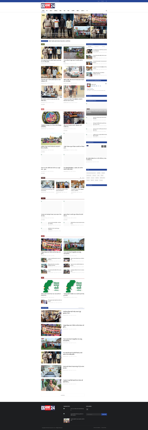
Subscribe (104, 414)
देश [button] (46, 10)
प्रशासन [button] (82, 10)
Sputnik (88, 180)
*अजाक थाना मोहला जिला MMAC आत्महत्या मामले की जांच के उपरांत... (73, 99)
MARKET (88, 177)
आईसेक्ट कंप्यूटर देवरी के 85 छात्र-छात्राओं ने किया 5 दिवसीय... (50, 147)
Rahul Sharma (95, 125)
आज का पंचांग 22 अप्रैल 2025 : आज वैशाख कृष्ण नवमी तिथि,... (54, 223)
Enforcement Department (91, 173)
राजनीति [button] (73, 10)
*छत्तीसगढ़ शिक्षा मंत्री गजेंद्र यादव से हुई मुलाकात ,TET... (72, 312)
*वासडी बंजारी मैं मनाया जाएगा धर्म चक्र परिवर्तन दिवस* (52, 1)
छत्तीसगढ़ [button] (55, 10)
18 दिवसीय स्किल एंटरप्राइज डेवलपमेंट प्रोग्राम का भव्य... (77, 223)
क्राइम (43, 44)
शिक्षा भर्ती (92, 180)
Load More (63, 395)
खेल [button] (64, 10)
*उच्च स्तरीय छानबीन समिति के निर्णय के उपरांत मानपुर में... (54, 271)
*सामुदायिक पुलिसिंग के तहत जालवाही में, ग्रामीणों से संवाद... (77, 420)
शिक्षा (42, 109)
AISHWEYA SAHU (44, 37)
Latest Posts (44, 307)
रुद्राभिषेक (98, 173)
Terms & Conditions (97, 427)
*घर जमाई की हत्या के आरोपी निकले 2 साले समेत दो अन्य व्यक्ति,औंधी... (51, 61)
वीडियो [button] (78, 10)
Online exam (89, 175)
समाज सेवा (97, 177)
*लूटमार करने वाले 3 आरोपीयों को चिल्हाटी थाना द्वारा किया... (77, 265)
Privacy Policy (103, 427)
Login (98, 1)
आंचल (43, 236)
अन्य (42, 277)
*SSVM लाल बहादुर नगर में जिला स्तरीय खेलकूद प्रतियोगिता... (51, 126)
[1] (106, 1)
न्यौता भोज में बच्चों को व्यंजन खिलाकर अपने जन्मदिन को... (73, 126)
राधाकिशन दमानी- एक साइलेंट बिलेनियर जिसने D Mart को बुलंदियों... (100, 135)
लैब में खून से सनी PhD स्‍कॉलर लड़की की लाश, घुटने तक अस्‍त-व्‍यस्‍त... (99, 124)
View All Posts (81, 307)
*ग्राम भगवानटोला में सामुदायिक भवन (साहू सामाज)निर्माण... (72, 252)
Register (102, 1)
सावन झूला (96, 180)
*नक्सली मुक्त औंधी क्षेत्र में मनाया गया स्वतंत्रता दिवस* (77, 271)
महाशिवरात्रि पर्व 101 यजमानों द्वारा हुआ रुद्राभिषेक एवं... (53, 229)
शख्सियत (43, 198)
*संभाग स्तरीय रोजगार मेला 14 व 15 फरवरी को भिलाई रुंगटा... (51, 294)
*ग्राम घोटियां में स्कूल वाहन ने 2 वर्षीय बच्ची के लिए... (73, 61)
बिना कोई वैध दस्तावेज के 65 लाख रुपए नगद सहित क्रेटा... (50, 99)
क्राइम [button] (51, 10)
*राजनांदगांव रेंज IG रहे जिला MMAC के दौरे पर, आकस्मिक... (77, 190)
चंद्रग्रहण (103, 173)
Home (43, 10)
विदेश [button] (60, 10)
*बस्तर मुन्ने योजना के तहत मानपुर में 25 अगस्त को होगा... (47, 190)
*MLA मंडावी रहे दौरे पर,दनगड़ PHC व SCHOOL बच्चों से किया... (53, 265)
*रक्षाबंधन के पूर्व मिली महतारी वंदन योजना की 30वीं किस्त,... (54, 259)
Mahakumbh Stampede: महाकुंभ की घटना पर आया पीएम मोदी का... (96, 159)
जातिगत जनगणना (102, 177)
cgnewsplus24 (43, 102)
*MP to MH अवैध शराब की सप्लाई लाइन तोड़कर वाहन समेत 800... (74, 80)
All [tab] (80, 177)
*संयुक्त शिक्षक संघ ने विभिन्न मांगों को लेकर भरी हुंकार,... (51, 252)
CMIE (98, 175)
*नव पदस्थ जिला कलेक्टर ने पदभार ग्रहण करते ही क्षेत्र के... (62, 190)
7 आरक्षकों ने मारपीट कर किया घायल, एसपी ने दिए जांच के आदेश (58, 41)
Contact (43, 1)
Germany (94, 175)
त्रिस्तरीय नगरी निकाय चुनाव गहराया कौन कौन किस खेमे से (99, 118)
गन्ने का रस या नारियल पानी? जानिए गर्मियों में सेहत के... (77, 409)
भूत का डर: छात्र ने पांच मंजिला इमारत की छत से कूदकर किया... (100, 129)
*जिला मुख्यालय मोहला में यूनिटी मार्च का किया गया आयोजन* (55, 301)
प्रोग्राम (102, 175)
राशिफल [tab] (83, 177)
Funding (101, 180)
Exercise (92, 177)
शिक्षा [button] (68, 10)
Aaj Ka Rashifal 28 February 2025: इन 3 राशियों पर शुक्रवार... (77, 414)
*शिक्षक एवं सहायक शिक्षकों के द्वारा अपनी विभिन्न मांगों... (77, 259)
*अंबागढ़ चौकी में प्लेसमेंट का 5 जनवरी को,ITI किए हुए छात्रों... (74, 294)
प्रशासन (43, 177)
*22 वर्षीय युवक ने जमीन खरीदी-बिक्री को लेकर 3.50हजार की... (51, 80)
